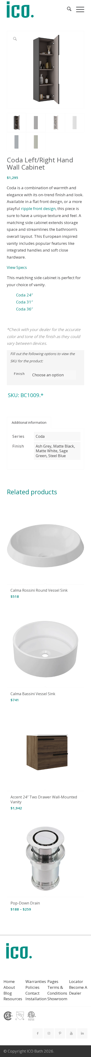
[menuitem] (66, 9)
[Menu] (77, 9)
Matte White (46, 450)
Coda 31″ (24, 302)
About (9, 987)
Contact (32, 993)
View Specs (17, 267)
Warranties (35, 981)
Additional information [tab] (29, 422)
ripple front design (38, 208)
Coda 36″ (24, 309)
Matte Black (63, 446)
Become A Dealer (78, 990)
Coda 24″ (24, 295)
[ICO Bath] (38, 9)
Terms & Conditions (57, 990)
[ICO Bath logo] (19, 952)
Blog (8, 993)
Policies (32, 987)
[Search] (66, 9)
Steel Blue (57, 455)
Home (9, 981)
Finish (19, 373)
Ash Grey (43, 446)
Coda (40, 436)
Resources (13, 998)
